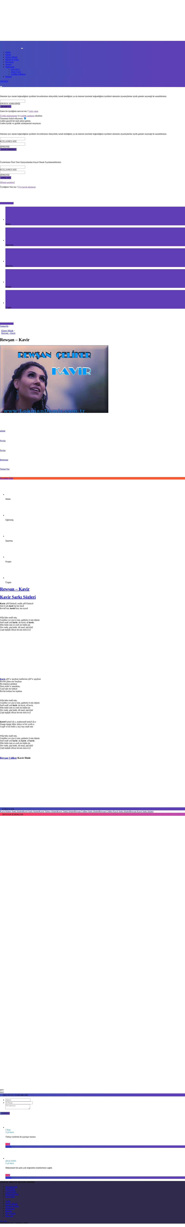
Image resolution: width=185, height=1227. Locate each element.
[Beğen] (7, 1144)
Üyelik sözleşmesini (8, 116)
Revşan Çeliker (8, 757)
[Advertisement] (92, 657)
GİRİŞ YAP (5, 178)
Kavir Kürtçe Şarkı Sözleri (11, 811)
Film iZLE (15, 69)
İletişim (8, 76)
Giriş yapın (33, 111)
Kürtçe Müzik (11, 57)
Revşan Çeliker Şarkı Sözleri (86, 811)
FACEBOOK (11, 1187)
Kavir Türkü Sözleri (65, 811)
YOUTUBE (10, 1191)
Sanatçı (8, 64)
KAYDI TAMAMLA (8, 149)
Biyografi (9, 62)
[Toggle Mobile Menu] (22, 48)
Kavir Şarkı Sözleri (18, 596)
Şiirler (8, 52)
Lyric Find (3, 1221)
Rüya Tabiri (10, 1213)
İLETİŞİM (10, 1196)
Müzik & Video (12, 59)
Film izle (9, 1216)
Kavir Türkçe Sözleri (48, 811)
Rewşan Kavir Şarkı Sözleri (141, 811)
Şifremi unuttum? (7, 182)
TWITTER (10, 1189)
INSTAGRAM (11, 1194)
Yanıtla (8, 1146)
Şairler (8, 54)
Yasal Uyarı (16, 72)
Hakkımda (9, 67)
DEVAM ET (5, 106)
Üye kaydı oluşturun (27, 187)
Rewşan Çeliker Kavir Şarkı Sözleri (114, 811)
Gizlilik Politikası (18, 74)
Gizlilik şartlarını (27, 116)
